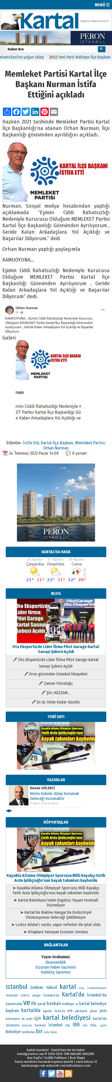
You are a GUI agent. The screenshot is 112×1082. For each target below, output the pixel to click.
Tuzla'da (59, 1011)
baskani (40, 1025)
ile (33, 1003)
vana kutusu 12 (86, 1062)
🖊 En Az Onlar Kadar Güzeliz (56, 702)
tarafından (28, 1032)
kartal (68, 987)
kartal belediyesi (67, 1017)
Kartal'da (100, 1018)
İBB (76, 1025)
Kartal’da (73, 994)
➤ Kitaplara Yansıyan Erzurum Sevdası (55, 931)
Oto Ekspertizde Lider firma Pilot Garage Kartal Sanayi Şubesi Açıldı (55, 649)
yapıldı (47, 1011)
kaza (54, 1032)
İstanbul (55, 1024)
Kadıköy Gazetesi (56, 972)
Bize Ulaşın (77, 1058)
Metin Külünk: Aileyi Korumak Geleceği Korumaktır (54, 796)
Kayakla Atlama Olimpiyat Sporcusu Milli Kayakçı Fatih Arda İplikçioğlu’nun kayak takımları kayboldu (56, 878)
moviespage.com (33, 1065)
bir (39, 1031)
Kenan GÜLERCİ (42, 788)
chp (67, 1025)
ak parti (27, 1019)
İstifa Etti (31, 442)
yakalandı (81, 1011)
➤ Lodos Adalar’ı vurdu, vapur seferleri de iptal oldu (56, 924)
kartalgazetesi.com (30, 1054)
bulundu (27, 1025)
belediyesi (13, 1019)
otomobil (12, 995)
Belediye (13, 1031)
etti (69, 1011)
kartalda (31, 1010)
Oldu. (93, 1025)
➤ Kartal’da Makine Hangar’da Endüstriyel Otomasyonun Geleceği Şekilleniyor (55, 915)
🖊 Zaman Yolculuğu (56, 683)
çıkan (93, 1011)
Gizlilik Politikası (55, 1058)
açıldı (103, 1025)
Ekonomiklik (56, 962)
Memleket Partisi (90, 442)
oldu (46, 1032)
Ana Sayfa (34, 1058)
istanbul (17, 987)
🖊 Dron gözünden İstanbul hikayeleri (56, 674)
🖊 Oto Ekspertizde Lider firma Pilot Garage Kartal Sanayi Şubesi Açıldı (55, 663)
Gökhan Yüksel (43, 987)
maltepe (68, 1004)
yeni (103, 1010)
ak (76, 1004)
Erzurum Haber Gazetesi (56, 967)
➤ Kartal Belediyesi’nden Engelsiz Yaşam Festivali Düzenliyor (56, 903)
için (37, 1018)
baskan (54, 1003)
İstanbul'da (97, 995)
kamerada (14, 1003)
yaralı (42, 1004)
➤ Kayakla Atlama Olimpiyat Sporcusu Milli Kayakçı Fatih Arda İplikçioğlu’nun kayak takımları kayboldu (56, 890)
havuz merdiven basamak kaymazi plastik (44, 1062)
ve (26, 1002)
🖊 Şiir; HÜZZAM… (55, 692)
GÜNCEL (25, 995)
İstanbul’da (51, 995)
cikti (85, 1025)
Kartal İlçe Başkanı (57, 442)
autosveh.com (56, 1065)
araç (81, 988)
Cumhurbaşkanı (97, 988)
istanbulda (13, 1025)
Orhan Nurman (56, 448)
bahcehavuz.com (78, 1065)
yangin (36, 995)
